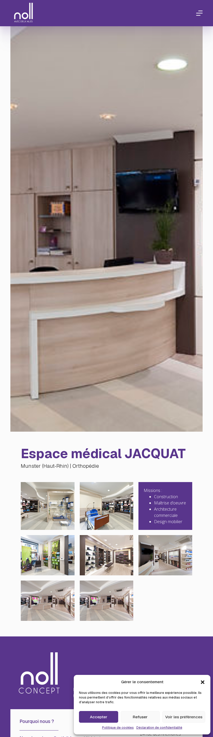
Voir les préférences (183, 716)
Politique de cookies (118, 728)
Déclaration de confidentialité (159, 728)
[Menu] (199, 13)
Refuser (140, 716)
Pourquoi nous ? (36, 721)
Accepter (98, 716)
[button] (202, 682)
